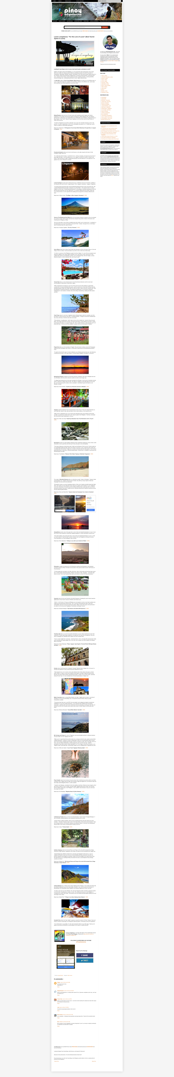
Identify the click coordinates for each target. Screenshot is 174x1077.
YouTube (102, 61)
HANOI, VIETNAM (104, 111)
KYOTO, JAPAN (104, 81)
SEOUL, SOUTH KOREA (105, 85)
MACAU (102, 89)
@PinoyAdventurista (81, 942)
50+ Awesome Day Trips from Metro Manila (109, 128)
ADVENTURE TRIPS (78, 21)
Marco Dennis (60, 1014)
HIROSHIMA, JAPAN (105, 84)
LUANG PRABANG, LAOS (106, 105)
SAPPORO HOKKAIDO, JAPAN (107, 77)
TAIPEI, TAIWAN (104, 86)
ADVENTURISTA (90, 1046)
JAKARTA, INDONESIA (105, 112)
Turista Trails (59, 999)
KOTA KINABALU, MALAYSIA (106, 118)
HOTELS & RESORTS (94, 21)
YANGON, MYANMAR (105, 104)
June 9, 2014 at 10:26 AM (69, 990)
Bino (58, 1021)
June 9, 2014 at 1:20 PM (67, 999)
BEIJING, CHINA (104, 91)
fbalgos (58, 982)
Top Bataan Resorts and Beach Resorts (108, 129)
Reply (58, 986)
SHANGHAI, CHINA (105, 92)
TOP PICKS (55, 21)
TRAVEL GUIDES (62, 21)
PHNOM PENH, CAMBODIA (106, 108)
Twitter (112, 60)
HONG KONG (103, 88)
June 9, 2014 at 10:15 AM (65, 982)
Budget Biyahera (60, 990)
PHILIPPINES (103, 97)
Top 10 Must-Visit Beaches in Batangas (108, 137)
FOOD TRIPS (86, 21)
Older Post (94, 1061)
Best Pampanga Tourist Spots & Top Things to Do (110, 131)
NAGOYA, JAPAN (104, 78)
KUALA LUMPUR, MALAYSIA (106, 116)
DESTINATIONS (70, 21)
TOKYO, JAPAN (104, 75)
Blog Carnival (70, 975)
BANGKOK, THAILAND (105, 100)
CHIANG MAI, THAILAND (106, 101)
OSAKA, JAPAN (104, 79)
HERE (61, 129)
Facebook (109, 60)
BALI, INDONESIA (104, 114)
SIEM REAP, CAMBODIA (105, 107)
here (112, 175)
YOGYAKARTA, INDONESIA (106, 115)
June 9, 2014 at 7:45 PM (64, 1007)
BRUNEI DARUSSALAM (105, 119)
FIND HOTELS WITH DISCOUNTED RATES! (108, 21)
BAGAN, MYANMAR (105, 103)
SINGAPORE (103, 98)
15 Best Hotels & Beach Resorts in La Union (109, 136)
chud (58, 1007)
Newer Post (56, 1061)
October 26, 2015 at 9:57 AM (64, 1021)
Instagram (116, 60)
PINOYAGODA (74, 1046)
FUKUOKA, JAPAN (104, 82)
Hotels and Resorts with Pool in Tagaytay (108, 132)
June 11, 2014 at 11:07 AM (68, 1014)
